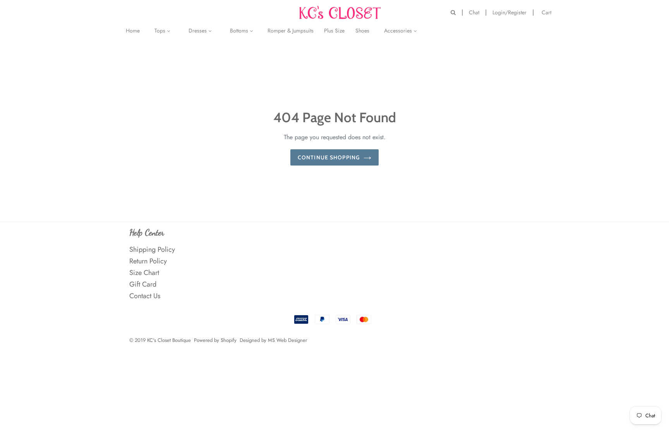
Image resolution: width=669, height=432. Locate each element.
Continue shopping (329, 157)
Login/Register (509, 12)
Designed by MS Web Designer (273, 340)
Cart (548, 11)
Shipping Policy (152, 249)
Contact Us (144, 296)
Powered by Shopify (215, 340)
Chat (474, 12)
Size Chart (144, 273)
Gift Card (142, 284)
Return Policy (148, 261)
